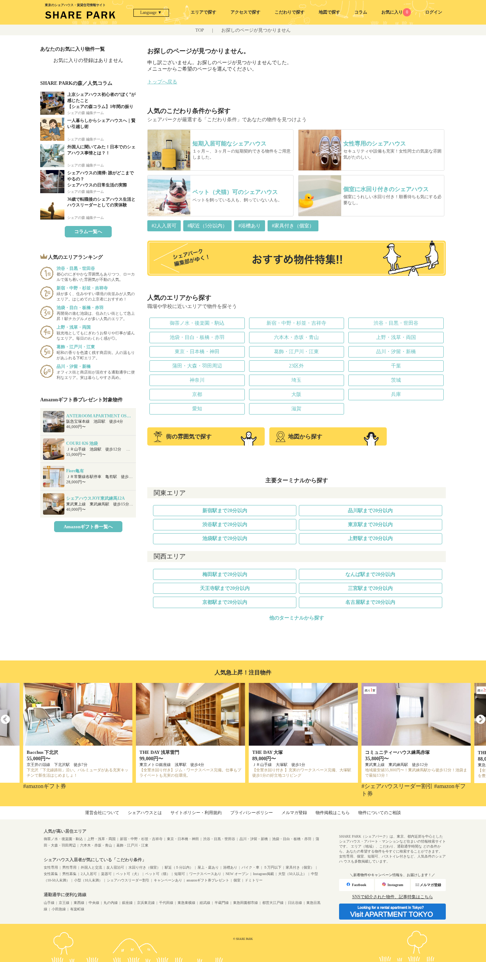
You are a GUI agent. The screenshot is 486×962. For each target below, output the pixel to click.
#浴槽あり (249, 225)
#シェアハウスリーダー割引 (397, 786)
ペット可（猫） (157, 874)
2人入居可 (89, 874)
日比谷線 (295, 903)
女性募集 (51, 874)
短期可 (179, 874)
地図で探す (329, 12)
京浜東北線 (146, 903)
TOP (199, 30)
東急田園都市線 (245, 903)
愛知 (197, 408)
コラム (360, 12)
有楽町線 (77, 909)
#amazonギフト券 (44, 786)
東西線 (79, 903)
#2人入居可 (164, 225)
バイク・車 (250, 867)
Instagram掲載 (263, 874)
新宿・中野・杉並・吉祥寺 (296, 323)
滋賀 (296, 408)
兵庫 (396, 394)
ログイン (433, 12)
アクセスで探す (245, 12)
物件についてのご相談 (379, 812)
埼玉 (296, 380)
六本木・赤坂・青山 (296, 337)
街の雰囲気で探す (189, 436)
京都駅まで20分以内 (224, 602)
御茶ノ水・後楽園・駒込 (197, 323)
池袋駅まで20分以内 (224, 538)
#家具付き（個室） (293, 225)
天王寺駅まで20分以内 (225, 588)
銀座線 (127, 903)
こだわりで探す (290, 12)
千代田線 (166, 903)
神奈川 (197, 380)
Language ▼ (151, 12)
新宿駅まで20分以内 (224, 510)
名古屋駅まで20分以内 (370, 602)
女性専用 (51, 867)
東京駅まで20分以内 (370, 524)
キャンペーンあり (168, 880)
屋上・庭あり (208, 867)
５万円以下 (272, 867)
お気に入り (394, 12)
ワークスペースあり (205, 874)
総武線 (205, 903)
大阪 (296, 394)
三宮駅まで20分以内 (370, 588)
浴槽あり (230, 867)
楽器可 (106, 874)
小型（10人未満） (88, 880)
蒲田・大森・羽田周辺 (197, 366)
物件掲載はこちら (333, 812)
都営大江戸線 (273, 903)
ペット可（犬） (128, 874)
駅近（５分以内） (179, 867)
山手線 (49, 903)
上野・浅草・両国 (396, 337)
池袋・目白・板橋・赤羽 (197, 337)
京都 (197, 394)
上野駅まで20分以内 (370, 538)
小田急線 (59, 909)
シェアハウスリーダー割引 (128, 880)
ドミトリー (254, 880)
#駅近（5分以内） (207, 225)
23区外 (296, 366)
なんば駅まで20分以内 (370, 574)
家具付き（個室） (300, 867)
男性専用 (69, 867)
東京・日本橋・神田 (197, 351)
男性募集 (69, 874)
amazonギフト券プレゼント (207, 880)
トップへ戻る (162, 81)
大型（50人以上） (292, 874)
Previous (5, 719)
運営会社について (102, 812)
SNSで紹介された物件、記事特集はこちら (392, 896)
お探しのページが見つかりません (256, 30)
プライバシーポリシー (251, 812)
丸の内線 (111, 903)
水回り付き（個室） (144, 867)
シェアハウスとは (145, 812)
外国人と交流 (91, 867)
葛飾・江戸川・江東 (296, 351)
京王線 (64, 903)
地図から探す (305, 436)
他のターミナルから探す (296, 618)
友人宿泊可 (115, 867)
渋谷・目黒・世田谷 (396, 323)
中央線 (94, 903)
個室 (237, 880)
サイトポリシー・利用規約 (196, 812)
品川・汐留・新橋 (396, 351)
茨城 (396, 380)
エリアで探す (203, 12)
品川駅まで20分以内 (370, 510)
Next (480, 719)
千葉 (396, 366)
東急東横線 (186, 903)
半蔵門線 (222, 903)
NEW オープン (237, 874)
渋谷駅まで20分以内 (224, 524)
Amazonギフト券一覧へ (88, 526)
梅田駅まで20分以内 (224, 574)
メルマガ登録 (294, 812)
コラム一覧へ (88, 231)
